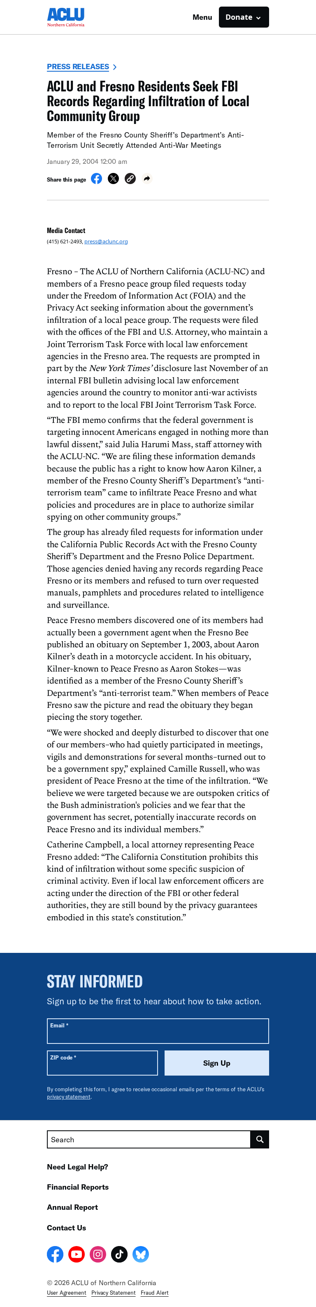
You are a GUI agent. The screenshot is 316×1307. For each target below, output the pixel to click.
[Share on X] (113, 181)
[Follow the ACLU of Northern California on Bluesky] (140, 1255)
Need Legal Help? (77, 1166)
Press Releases (78, 66)
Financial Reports (78, 1186)
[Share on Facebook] (96, 181)
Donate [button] (239, 17)
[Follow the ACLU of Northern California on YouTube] (76, 1255)
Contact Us (66, 1227)
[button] (130, 180)
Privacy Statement (113, 1292)
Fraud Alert (155, 1292)
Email (59, 1025)
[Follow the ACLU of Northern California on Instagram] (98, 1255)
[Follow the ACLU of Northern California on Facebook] (55, 1255)
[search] (260, 1139)
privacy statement (69, 1096)
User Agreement (66, 1292)
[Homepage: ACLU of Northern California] (76, 17)
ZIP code (63, 1057)
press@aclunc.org (106, 241)
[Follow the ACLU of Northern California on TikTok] (119, 1255)
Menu (202, 16)
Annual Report (72, 1206)
